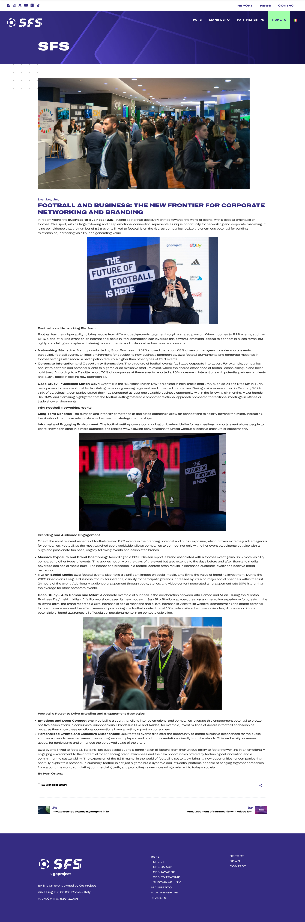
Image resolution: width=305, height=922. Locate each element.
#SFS (155, 856)
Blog (41, 199)
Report (245, 5)
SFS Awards (164, 872)
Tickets (158, 897)
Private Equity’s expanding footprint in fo (80, 811)
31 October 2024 (54, 785)
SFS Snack (163, 867)
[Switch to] (186, 20)
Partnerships (164, 892)
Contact (287, 5)
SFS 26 (159, 861)
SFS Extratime (166, 877)
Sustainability (167, 882)
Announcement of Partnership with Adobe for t (220, 811)
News (265, 5)
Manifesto (161, 887)
